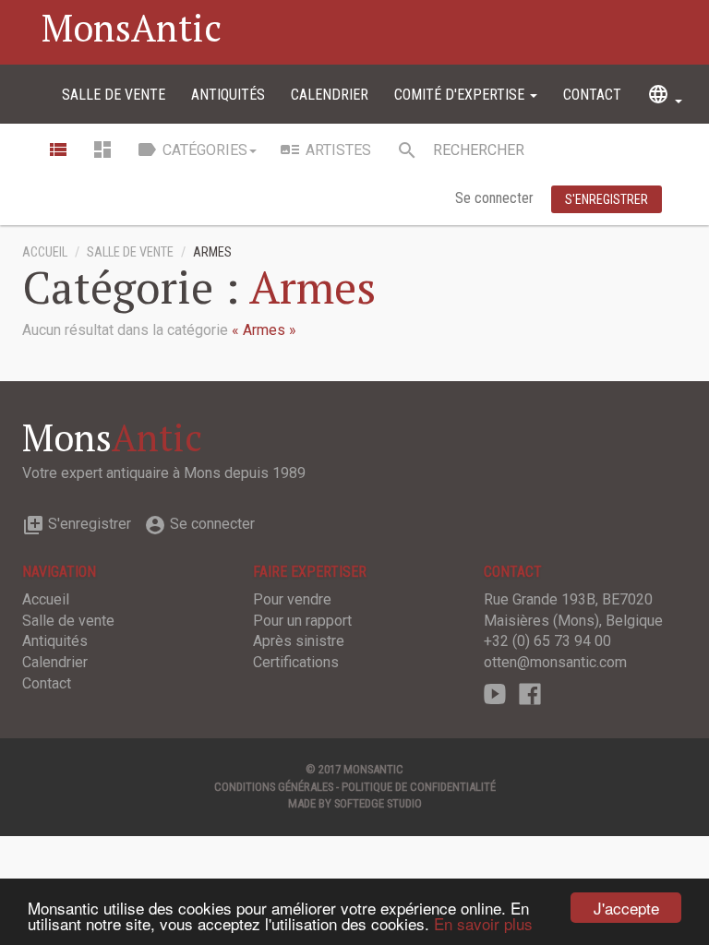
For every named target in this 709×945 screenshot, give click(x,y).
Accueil (44, 252)
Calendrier (329, 94)
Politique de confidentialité (419, 787)
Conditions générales (273, 787)
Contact (592, 94)
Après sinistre (298, 641)
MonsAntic (132, 27)
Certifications (296, 662)
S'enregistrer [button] (606, 199)
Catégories (191, 149)
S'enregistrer (76, 523)
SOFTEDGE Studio (378, 803)
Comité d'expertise (461, 94)
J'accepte (626, 907)
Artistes (325, 149)
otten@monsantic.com (555, 662)
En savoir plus (483, 923)
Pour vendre (292, 599)
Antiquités (228, 94)
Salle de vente (113, 94)
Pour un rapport (302, 620)
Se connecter (496, 198)
